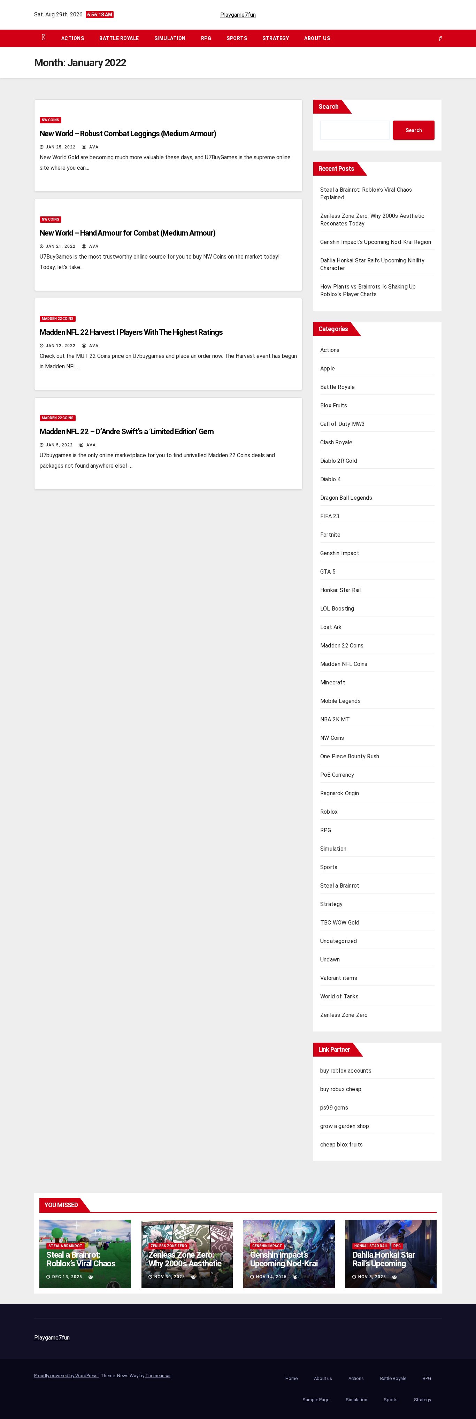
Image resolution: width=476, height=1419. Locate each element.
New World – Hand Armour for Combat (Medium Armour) (127, 233)
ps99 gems (334, 1107)
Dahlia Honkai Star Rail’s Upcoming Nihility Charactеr (383, 1263)
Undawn (330, 959)
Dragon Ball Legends (346, 497)
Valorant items (338, 978)
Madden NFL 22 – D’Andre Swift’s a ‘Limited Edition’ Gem (127, 431)
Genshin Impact (339, 553)
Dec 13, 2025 (67, 1276)
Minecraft (332, 682)
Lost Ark (331, 627)
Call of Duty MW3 (342, 424)
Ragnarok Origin (339, 793)
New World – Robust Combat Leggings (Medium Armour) (128, 133)
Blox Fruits (333, 405)
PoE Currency (337, 775)
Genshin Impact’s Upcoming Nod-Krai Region (375, 242)
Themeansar (157, 1375)
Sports (237, 38)
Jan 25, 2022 (61, 147)
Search (328, 106)
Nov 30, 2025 (169, 1276)
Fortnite (330, 534)
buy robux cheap (340, 1089)
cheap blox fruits (341, 1144)
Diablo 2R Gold (338, 461)
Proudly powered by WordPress (66, 1375)
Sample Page (315, 1399)
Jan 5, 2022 (59, 445)
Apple (327, 368)
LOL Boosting (337, 608)
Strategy (275, 38)
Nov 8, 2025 (372, 1276)
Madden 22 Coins (58, 319)
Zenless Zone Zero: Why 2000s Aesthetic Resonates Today (184, 1263)
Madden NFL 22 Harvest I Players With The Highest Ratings (131, 332)
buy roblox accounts (345, 1070)
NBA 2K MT (335, 719)
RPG (206, 38)
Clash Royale (336, 442)
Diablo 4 (330, 479)
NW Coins (50, 120)
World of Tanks (339, 996)
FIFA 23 (329, 516)
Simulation (170, 38)
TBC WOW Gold (339, 922)
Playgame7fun (238, 14)
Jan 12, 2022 (61, 345)
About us (317, 38)
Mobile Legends (340, 701)
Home (291, 1378)
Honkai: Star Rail (340, 590)
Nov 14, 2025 (271, 1276)
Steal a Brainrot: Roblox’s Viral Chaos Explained (80, 1263)
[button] (440, 38)
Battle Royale (119, 38)
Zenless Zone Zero (344, 1015)
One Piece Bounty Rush (349, 756)
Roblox (329, 811)
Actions (72, 38)
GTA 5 (328, 571)
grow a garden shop (344, 1126)
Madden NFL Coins (343, 664)
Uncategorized (338, 941)
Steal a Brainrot (339, 885)
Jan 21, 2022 (61, 246)
